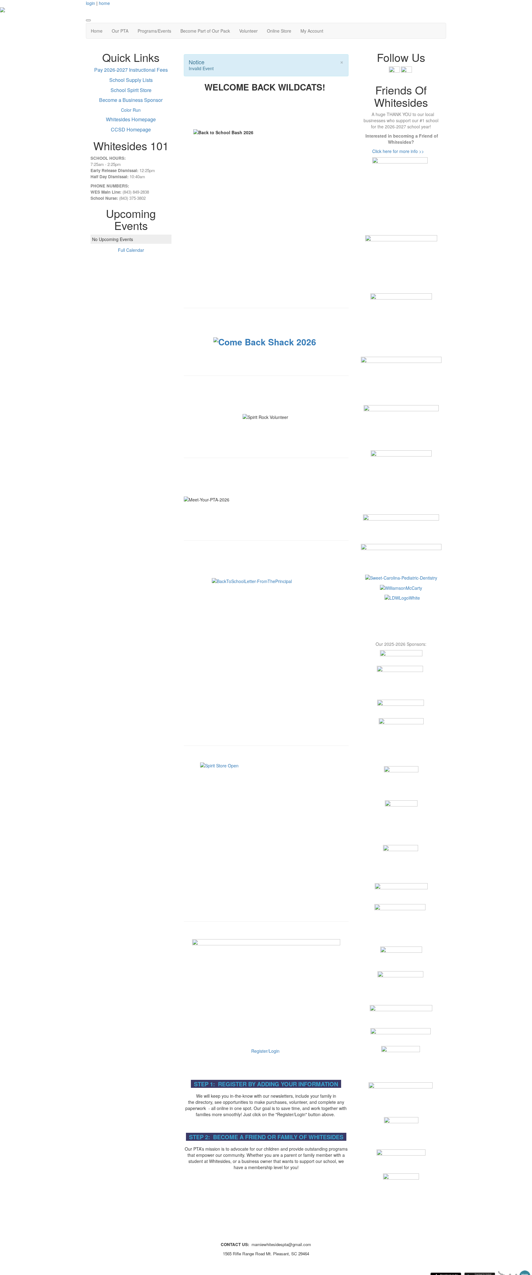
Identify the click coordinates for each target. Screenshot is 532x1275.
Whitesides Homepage (131, 119)
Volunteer (248, 31)
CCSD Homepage (131, 129)
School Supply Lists (131, 79)
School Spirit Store (131, 90)
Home (97, 31)
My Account (311, 31)
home (104, 3)
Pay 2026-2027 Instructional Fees (131, 69)
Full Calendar (131, 250)
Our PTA (120, 31)
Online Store (279, 31)
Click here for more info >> (398, 151)
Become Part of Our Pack (205, 31)
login (90, 3)
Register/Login (265, 1051)
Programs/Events (154, 31)
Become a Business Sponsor (131, 99)
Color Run (131, 110)
